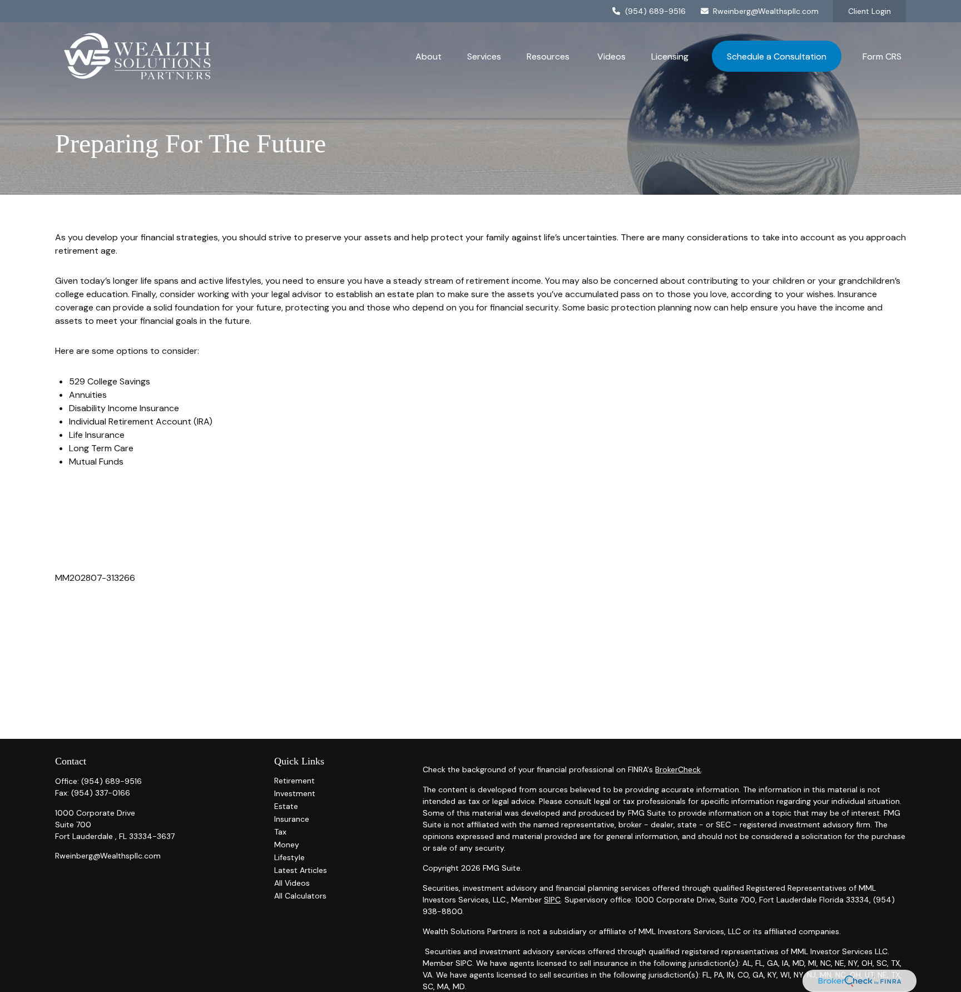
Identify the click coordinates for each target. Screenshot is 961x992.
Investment (294, 793)
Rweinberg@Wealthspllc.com (766, 11)
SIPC (552, 900)
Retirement (294, 781)
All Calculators (300, 896)
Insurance (291, 819)
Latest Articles (300, 870)
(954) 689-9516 (655, 11)
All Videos (292, 883)
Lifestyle (289, 857)
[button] (428, 56)
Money (286, 845)
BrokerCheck (678, 769)
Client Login (869, 11)
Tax (280, 832)
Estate (286, 806)
